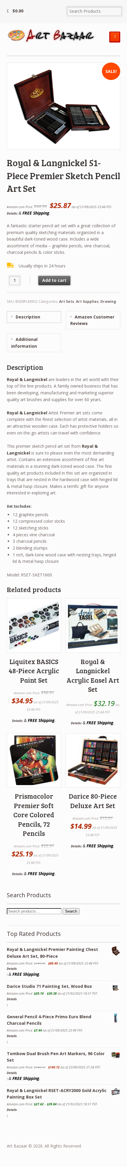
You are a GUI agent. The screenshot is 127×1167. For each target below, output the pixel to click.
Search (71, 911)
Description (27, 317)
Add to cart (54, 280)
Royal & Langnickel (27, 379)
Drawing (108, 301)
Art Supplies (87, 301)
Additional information (24, 342)
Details (12, 213)
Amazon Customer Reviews (92, 320)
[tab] (34, 317)
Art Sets (66, 301)
